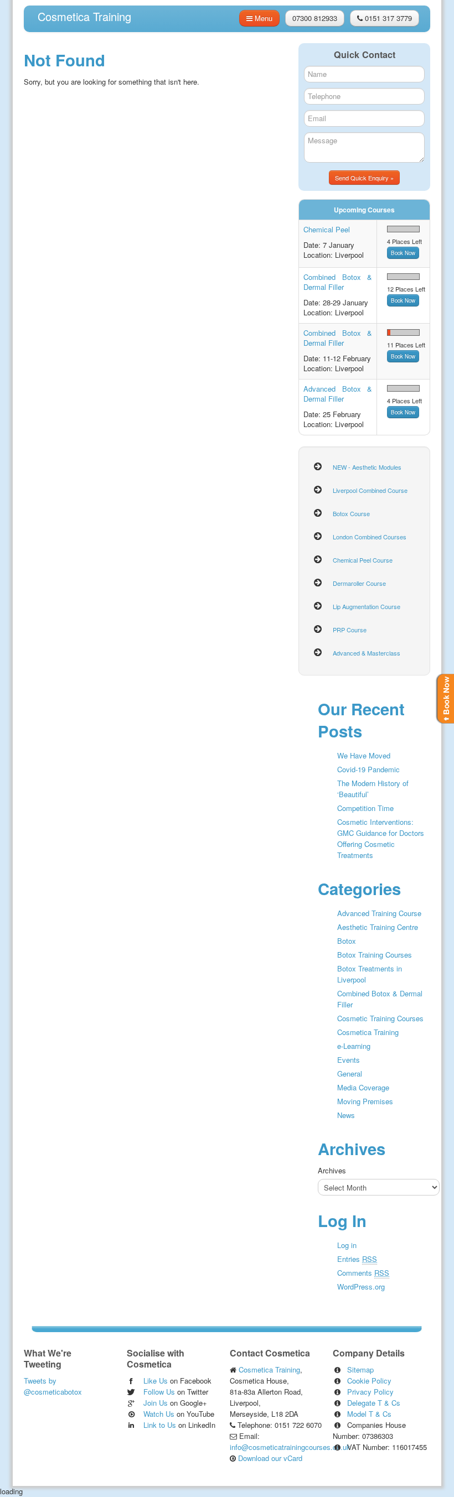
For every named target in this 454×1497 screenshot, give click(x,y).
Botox (346, 940)
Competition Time (365, 808)
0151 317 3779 (387, 18)
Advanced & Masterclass (366, 652)
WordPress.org (361, 1286)
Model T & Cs (369, 1413)
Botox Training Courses (374, 954)
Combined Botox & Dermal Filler (337, 282)
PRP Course (350, 629)
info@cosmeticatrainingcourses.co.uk (290, 1447)
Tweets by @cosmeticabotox (53, 1386)
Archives (332, 1170)
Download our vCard (269, 1458)
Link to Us (159, 1425)
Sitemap (360, 1369)
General (349, 1073)
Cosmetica (84, 16)
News (346, 1115)
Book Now (403, 253)
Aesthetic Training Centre (377, 927)
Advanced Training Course (379, 913)
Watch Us (158, 1413)
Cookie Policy (369, 1380)
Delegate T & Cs (373, 1402)
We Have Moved (363, 755)
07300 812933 (314, 18)
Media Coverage (363, 1087)
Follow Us (159, 1391)
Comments (363, 1272)
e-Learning (353, 1046)
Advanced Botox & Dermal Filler (337, 393)
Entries (357, 1259)
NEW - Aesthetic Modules (367, 466)
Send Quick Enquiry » (364, 177)
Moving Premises (365, 1101)
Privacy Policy (370, 1391)
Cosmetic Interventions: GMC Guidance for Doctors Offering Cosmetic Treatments (380, 838)
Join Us (155, 1402)
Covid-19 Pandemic (368, 769)
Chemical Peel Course (363, 559)
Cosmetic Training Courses (380, 1018)
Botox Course (351, 513)
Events (348, 1059)
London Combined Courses (369, 536)
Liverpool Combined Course (370, 490)
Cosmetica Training (368, 1032)
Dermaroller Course (359, 583)
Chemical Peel (326, 229)
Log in (347, 1245)
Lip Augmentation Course (366, 606)
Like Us (155, 1380)
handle (444, 699)
